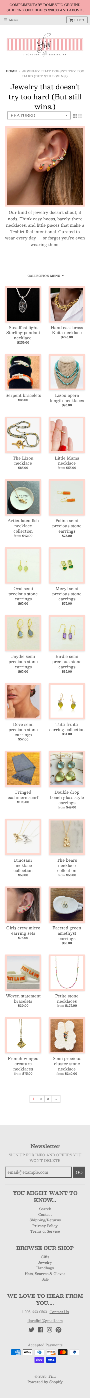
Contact (45, 1214)
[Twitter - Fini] (31, 1330)
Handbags (45, 1268)
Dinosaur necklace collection (23, 865)
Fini (52, 1376)
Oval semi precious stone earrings (23, 593)
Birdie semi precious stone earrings (67, 661)
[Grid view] (75, 115)
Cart (79, 19)
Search (45, 1209)
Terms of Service (45, 1231)
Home (11, 71)
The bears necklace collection (67, 865)
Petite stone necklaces (66, 998)
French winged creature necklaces (23, 1063)
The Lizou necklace (23, 461)
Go (79, 1172)
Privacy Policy (45, 1226)
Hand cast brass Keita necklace (67, 330)
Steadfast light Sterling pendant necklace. (23, 332)
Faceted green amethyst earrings (66, 933)
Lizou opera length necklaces (67, 398)
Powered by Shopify (45, 1382)
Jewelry (45, 1262)
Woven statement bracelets (23, 998)
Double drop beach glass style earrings (67, 797)
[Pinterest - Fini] (59, 1330)
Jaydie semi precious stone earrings (23, 661)
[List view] (80, 115)
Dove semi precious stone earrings (23, 729)
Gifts (45, 1257)
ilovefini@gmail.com (45, 1320)
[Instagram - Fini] (49, 1330)
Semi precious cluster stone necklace (67, 1063)
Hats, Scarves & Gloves (45, 1273)
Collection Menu (44, 275)
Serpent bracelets (23, 395)
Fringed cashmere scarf (23, 795)
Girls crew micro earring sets (23, 930)
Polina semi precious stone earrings (67, 525)
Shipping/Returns (45, 1220)
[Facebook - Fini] (41, 1330)
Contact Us (59, 1312)
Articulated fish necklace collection (23, 525)
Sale (45, 1279)
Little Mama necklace (67, 461)
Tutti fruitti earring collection (67, 727)
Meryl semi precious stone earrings (67, 593)
